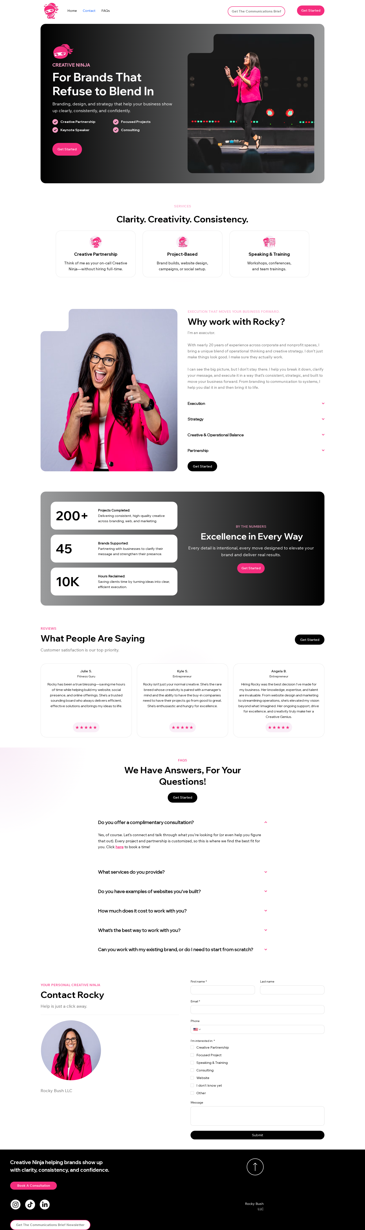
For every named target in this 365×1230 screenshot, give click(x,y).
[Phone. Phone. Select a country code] (197, 1029)
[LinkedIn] (45, 1205)
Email (195, 1001)
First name (199, 981)
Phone (195, 1021)
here (120, 846)
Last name (267, 981)
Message (197, 1102)
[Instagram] (15, 1205)
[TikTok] (30, 1205)
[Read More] (255, 1166)
